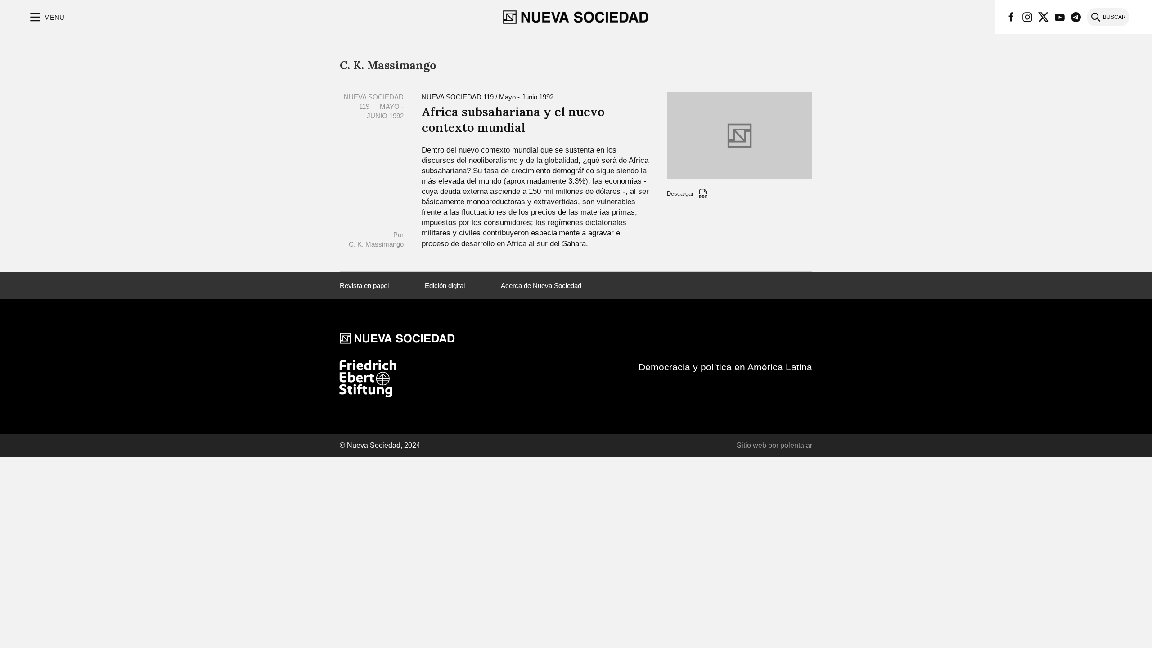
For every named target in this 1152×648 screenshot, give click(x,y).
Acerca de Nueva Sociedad (541, 285)
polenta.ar (796, 445)
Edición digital (445, 285)
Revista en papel (364, 285)
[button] (46, 17)
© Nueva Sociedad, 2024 (380, 445)
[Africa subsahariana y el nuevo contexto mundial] (739, 135)
